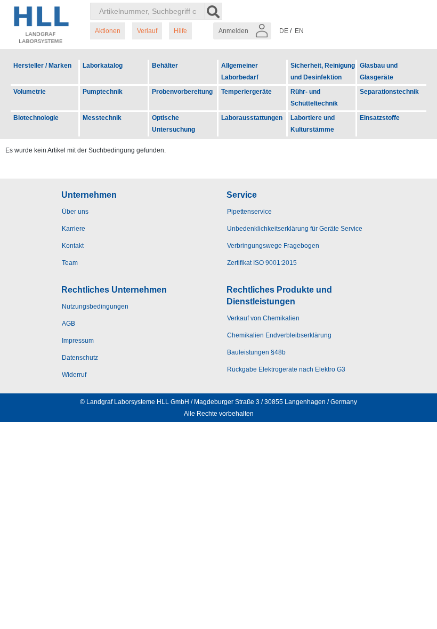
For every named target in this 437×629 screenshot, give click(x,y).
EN (299, 31)
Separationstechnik (389, 91)
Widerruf (74, 374)
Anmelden (234, 31)
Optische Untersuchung (173, 123)
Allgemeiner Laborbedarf (239, 71)
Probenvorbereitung (182, 91)
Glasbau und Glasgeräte (379, 71)
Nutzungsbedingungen (95, 306)
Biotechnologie (36, 118)
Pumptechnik (103, 91)
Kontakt (73, 245)
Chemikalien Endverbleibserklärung (279, 335)
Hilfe (180, 31)
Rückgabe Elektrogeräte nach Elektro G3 (286, 369)
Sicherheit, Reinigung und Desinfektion (322, 71)
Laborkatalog (103, 65)
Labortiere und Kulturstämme (312, 123)
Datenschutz (80, 357)
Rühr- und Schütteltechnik (314, 97)
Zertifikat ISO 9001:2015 (262, 263)
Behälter (165, 65)
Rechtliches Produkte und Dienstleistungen (279, 295)
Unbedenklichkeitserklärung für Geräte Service (294, 228)
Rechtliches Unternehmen (114, 289)
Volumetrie (29, 91)
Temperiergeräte (246, 91)
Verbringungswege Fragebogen (273, 245)
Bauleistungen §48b (256, 352)
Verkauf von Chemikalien (263, 318)
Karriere (73, 228)
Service (241, 194)
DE (283, 31)
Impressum (78, 340)
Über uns (75, 211)
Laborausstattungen (251, 118)
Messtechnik (102, 118)
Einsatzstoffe (380, 118)
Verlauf (147, 31)
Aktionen (107, 31)
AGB (68, 323)
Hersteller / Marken (42, 65)
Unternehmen (89, 194)
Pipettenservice (249, 211)
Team (70, 263)
